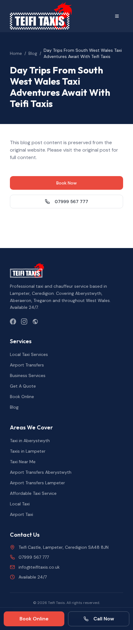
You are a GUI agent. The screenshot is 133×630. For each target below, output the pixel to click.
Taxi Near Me (23, 461)
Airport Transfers (27, 365)
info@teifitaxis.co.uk (39, 567)
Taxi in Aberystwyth (30, 440)
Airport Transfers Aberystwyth (40, 472)
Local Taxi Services (29, 354)
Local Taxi (20, 504)
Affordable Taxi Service (33, 493)
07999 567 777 (71, 201)
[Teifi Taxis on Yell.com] (35, 321)
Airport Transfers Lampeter (37, 483)
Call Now (103, 618)
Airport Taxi (21, 514)
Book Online (22, 396)
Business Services (27, 375)
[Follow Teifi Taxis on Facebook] (13, 321)
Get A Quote (23, 386)
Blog (32, 53)
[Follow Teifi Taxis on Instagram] (24, 321)
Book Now (66, 183)
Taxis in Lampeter (27, 451)
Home (16, 53)
